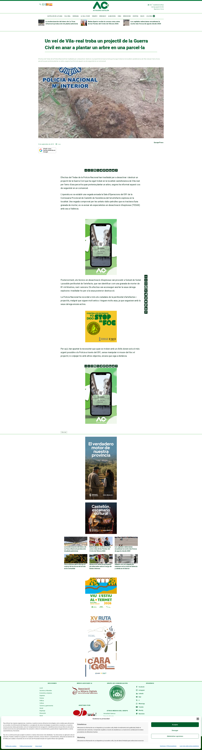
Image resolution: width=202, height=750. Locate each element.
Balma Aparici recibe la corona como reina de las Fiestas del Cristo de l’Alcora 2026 (100, 549)
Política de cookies (10, 746)
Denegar (175, 730)
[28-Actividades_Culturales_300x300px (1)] (101, 533)
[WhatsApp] (136, 703)
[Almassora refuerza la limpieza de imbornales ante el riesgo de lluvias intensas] (101, 558)
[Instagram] (92, 170)
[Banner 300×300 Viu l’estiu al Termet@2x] (101, 593)
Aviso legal (38, 746)
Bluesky (141, 710)
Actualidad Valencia (109, 713)
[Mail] (136, 697)
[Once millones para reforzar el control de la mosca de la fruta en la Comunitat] (75, 558)
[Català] (47, 4)
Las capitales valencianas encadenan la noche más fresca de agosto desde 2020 (126, 549)
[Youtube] (136, 707)
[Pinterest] (116, 170)
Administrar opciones (175, 736)
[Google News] (85, 170)
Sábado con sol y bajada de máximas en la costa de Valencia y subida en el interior (126, 566)
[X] (98, 170)
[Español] (51, 4)
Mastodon (142, 714)
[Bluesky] (107, 170)
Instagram (142, 690)
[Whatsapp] (89, 170)
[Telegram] (101, 170)
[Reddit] (113, 170)
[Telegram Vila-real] (101, 276)
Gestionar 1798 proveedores (168, 746)
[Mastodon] (104, 170)
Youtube (141, 707)
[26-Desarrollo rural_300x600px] (101, 499)
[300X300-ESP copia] (101, 341)
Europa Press (158, 142)
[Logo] (100, 6)
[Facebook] (95, 170)
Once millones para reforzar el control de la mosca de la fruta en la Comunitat (75, 566)
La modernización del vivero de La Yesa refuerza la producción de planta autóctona (75, 549)
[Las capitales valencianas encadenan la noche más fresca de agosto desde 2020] (126, 23)
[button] (198, 719)
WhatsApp (142, 703)
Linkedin (141, 693)
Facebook (141, 687)
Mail (140, 697)
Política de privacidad (26, 746)
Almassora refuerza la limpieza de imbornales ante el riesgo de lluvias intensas (100, 566)
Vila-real (63, 432)
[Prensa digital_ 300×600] (101, 645)
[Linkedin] (110, 170)
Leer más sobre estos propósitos (189, 746)
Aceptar (175, 725)
